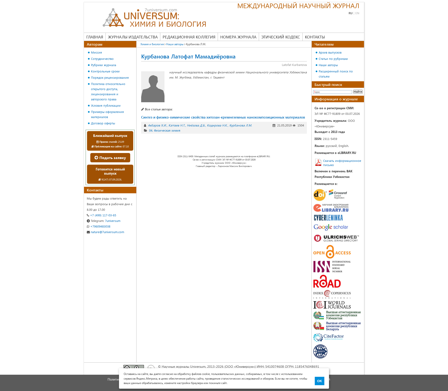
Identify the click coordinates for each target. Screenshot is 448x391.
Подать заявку (112, 157)
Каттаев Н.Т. (176, 125)
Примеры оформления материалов (107, 114)
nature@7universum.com (107, 232)
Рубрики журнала (103, 65)
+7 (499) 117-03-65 (102, 215)
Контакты (315, 36)
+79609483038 (99, 226)
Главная (94, 36)
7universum (105, 221)
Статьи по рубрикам (333, 59)
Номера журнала (238, 36)
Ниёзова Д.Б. (196, 125)
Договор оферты (103, 123)
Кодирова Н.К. (217, 125)
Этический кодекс (280, 36)
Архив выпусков (330, 52)
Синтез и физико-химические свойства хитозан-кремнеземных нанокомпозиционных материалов (223, 117)
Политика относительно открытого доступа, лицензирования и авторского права (108, 91)
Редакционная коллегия (189, 36)
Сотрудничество (102, 59)
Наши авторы (328, 65)
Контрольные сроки (105, 71)
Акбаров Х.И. (157, 125)
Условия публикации (106, 105)
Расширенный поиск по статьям (336, 73)
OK (319, 381)
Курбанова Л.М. (240, 125)
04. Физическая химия (164, 130)
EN (357, 13)
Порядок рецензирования (110, 77)
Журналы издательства (133, 36)
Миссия (96, 52)
